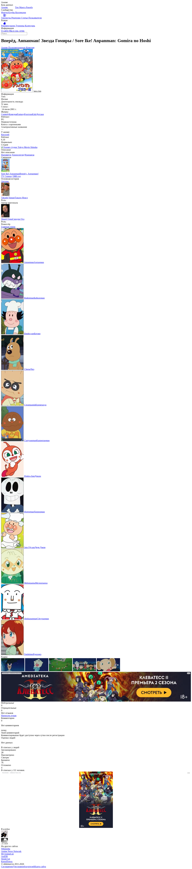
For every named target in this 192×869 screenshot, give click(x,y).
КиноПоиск (7, 861)
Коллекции (20, 12)
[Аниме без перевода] (4, 844)
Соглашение (7, 866)
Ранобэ (29, 7)
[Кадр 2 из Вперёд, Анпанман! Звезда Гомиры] (37, 670)
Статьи (24, 18)
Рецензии (16, 18)
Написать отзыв (8, 715)
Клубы (11, 12)
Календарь (30, 26)
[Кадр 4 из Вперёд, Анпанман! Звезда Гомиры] (85, 670)
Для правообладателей (24, 866)
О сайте (5, 31)
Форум (4, 12)
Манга (22, 7)
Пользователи (35, 18)
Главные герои (8, 226)
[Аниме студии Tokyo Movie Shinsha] (19, 147)
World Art (5, 859)
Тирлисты (6, 18)
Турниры (20, 26)
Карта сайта (40, 866)
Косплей (5, 134)
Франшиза (29, 155)
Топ (17, 7)
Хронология (18, 155)
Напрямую (6, 155)
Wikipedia (5, 849)
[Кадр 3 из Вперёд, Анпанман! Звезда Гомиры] (61, 670)
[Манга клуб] (4, 836)
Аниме (4, 7)
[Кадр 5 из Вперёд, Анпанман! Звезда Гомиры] (108, 670)
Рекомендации (8, 26)
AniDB (4, 856)
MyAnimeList (7, 854)
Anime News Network (11, 851)
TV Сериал (6, 176)
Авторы (5, 181)
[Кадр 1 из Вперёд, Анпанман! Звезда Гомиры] (13, 670)
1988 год (16, 176)
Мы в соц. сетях (16, 31)
